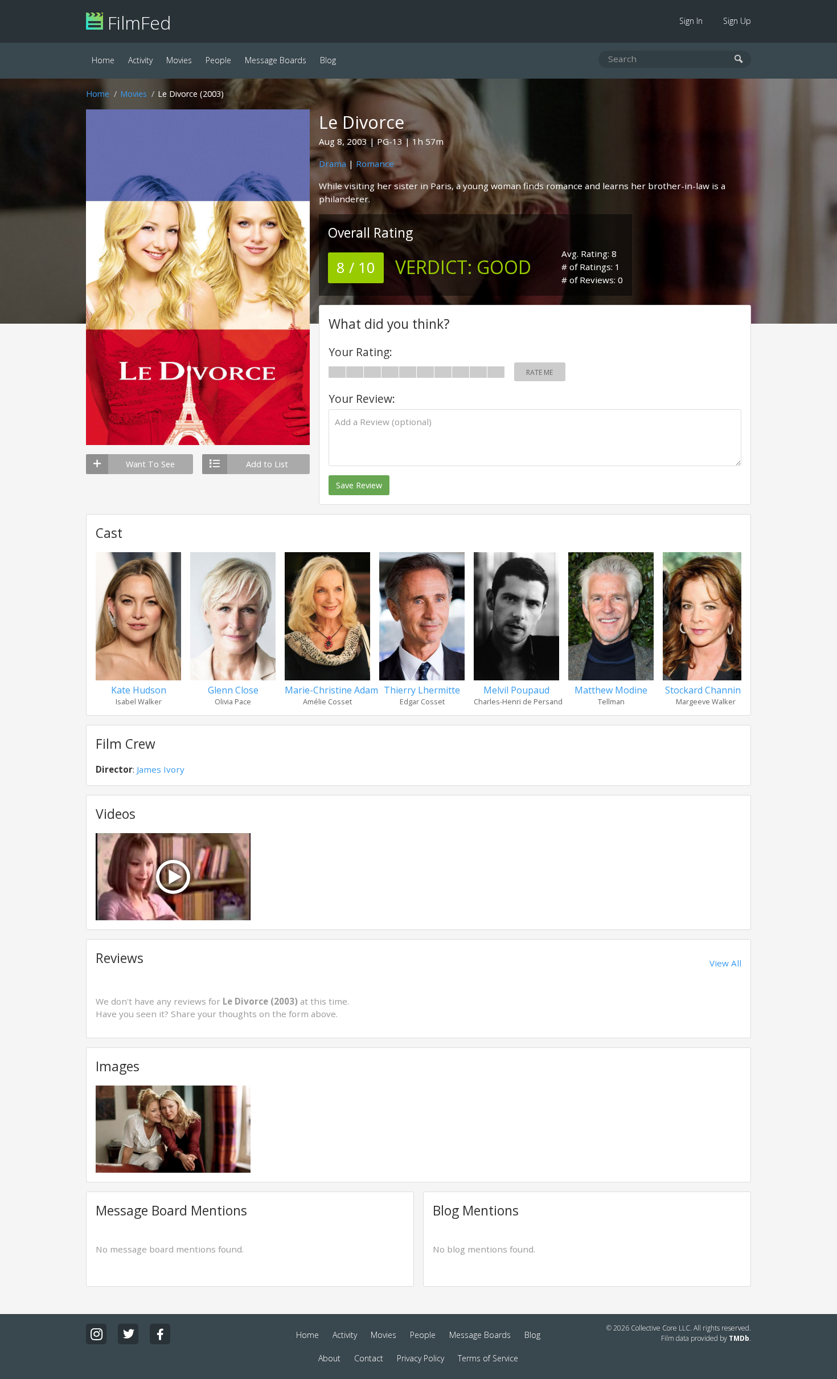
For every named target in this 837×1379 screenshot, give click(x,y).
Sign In (691, 20)
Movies (179, 60)
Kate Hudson (138, 690)
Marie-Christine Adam (331, 690)
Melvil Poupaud (516, 690)
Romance (375, 163)
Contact (368, 1358)
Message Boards (275, 60)
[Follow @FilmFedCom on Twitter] (128, 1334)
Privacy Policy (420, 1358)
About (329, 1358)
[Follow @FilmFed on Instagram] (96, 1334)
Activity (140, 60)
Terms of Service (488, 1358)
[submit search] (738, 59)
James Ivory (160, 769)
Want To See (150, 464)
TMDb (739, 1338)
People (218, 60)
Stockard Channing (705, 690)
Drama (332, 163)
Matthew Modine (611, 690)
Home (103, 60)
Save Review (359, 485)
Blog (328, 60)
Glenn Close (233, 690)
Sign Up (737, 20)
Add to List (267, 464)
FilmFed (137, 22)
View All (725, 963)
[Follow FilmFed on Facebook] (160, 1334)
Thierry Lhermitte (422, 690)
